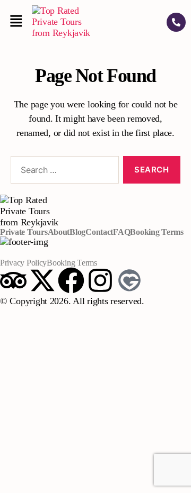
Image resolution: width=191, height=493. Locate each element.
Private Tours (24, 232)
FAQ (121, 232)
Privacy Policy (23, 263)
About (59, 232)
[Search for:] (62, 172)
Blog (77, 232)
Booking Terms (157, 232)
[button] (16, 21)
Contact (99, 232)
